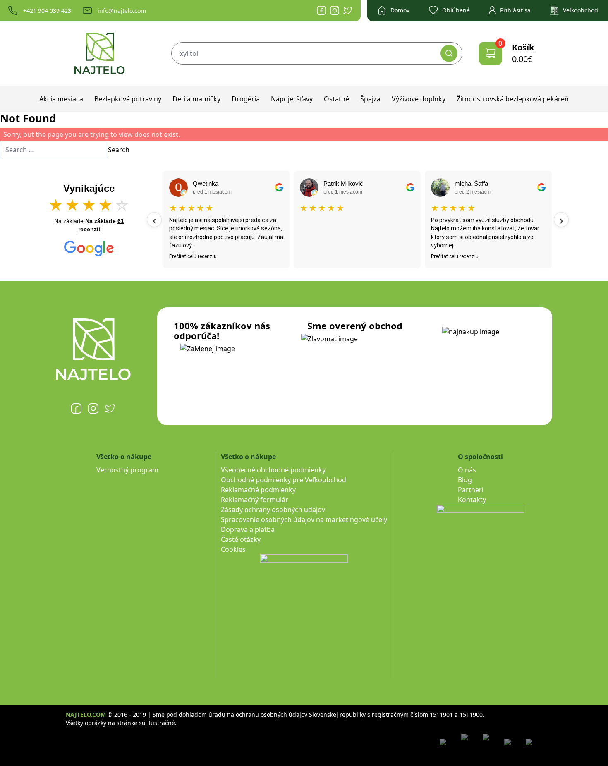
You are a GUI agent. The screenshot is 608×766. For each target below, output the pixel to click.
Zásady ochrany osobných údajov (273, 509)
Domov (399, 10)
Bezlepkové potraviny (127, 98)
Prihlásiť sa (515, 10)
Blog (465, 479)
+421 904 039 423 (47, 10)
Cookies (233, 549)
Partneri (471, 489)
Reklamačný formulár (254, 499)
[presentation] (154, 219)
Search (118, 149)
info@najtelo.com (122, 10)
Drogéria (246, 98)
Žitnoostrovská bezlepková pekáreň (513, 98)
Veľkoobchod (580, 10)
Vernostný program (127, 469)
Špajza (370, 98)
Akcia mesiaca (61, 98)
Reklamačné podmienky (258, 489)
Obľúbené (456, 10)
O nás (467, 469)
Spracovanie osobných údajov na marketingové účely (304, 519)
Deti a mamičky (196, 98)
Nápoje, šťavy (292, 98)
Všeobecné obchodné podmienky (273, 469)
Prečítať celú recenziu (193, 256)
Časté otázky (241, 539)
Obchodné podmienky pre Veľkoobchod (283, 479)
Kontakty (472, 499)
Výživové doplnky (418, 98)
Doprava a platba (248, 529)
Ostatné (336, 98)
